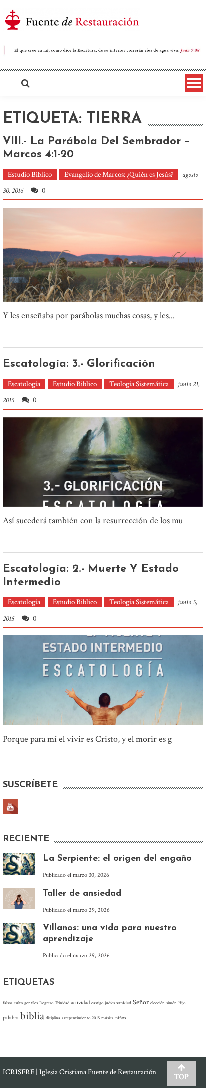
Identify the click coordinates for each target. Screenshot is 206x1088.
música (108, 1018)
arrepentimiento (76, 1018)
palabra (11, 1017)
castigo (98, 1003)
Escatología (24, 384)
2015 (96, 1018)
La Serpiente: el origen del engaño (117, 858)
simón (171, 1003)
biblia (32, 1016)
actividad (80, 1002)
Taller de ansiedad (82, 893)
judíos (110, 1003)
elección (157, 1003)
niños (121, 1018)
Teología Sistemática (139, 384)
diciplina (53, 1018)
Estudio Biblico (30, 174)
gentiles (31, 1003)
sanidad (124, 1003)
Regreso (47, 1003)
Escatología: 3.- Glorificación (79, 364)
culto (18, 1003)
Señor (141, 1002)
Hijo (182, 1003)
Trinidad (62, 1003)
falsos (7, 1003)
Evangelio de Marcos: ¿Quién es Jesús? (119, 174)
